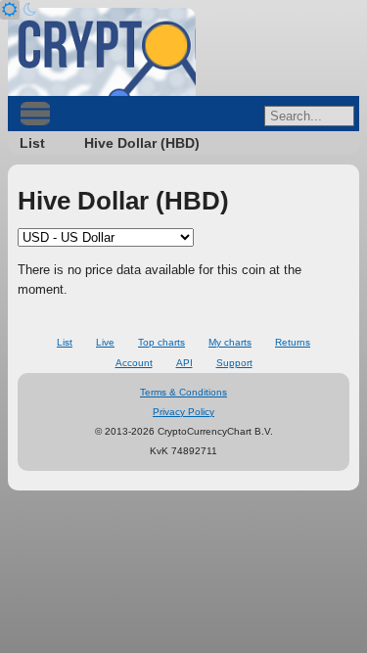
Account (134, 362)
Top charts (161, 342)
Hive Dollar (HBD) (142, 143)
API (184, 362)
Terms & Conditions (183, 392)
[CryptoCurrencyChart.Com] (102, 52)
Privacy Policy (183, 411)
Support (234, 362)
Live (105, 342)
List (32, 143)
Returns (292, 342)
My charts (230, 342)
